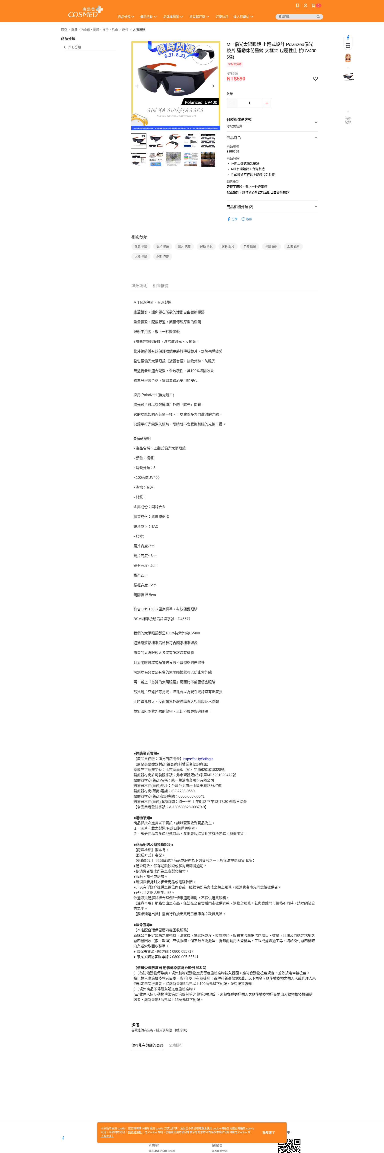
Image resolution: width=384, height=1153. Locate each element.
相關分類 (139, 237)
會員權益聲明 (220, 1151)
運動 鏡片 (228, 246)
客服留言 (217, 1145)
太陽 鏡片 (293, 246)
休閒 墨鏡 (141, 246)
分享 (235, 219)
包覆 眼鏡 (250, 246)
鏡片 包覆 (184, 246)
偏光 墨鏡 (162, 246)
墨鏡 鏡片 (271, 246)
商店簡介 (154, 1145)
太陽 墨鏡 (141, 256)
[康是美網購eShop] (85, 11)
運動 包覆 (162, 256)
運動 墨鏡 (206, 246)
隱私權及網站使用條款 (162, 1151)
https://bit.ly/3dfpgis (198, 759)
